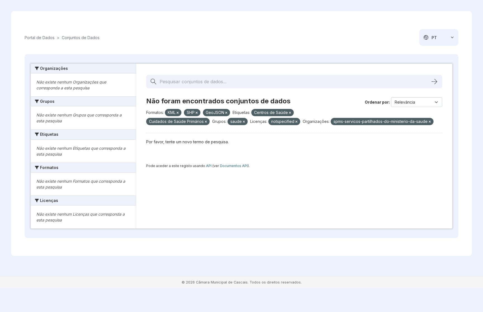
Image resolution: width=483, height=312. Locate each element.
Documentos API (234, 166)
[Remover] (178, 113)
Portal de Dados (40, 37)
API (209, 166)
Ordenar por (377, 102)
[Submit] (434, 81)
